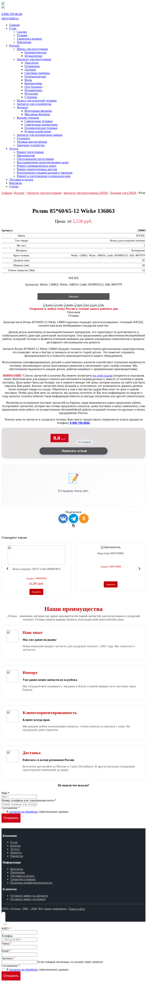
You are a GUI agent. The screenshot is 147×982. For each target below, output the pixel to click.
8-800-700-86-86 (12, 14)
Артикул (8, 958)
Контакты (16, 869)
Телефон (7, 936)
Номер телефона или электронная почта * (29, 800)
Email (6, 950)
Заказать (73, 296)
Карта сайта (77, 908)
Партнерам (17, 872)
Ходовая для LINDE (123, 192)
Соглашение (11, 807)
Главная (7, 192)
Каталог (19, 192)
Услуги (15, 849)
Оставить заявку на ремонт (28, 899)
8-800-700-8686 (80, 422)
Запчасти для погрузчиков (44, 192)
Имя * (5, 793)
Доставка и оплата (22, 875)
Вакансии (16, 856)
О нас (14, 842)
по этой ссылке (103, 375)
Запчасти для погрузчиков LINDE (86, 192)
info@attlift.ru (10, 18)
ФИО (6, 928)
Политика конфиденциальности (31, 882)
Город (6, 943)
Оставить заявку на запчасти (29, 895)
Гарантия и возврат (23, 879)
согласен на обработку (23, 811)
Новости (16, 852)
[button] (7, 569)
